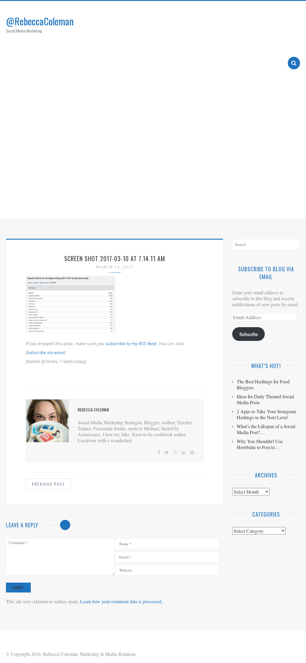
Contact (267, 206)
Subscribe (248, 334)
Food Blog (237, 206)
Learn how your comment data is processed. (121, 601)
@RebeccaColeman (40, 21)
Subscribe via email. (46, 352)
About (164, 206)
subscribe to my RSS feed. (131, 343)
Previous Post (48, 484)
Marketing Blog (198, 206)
